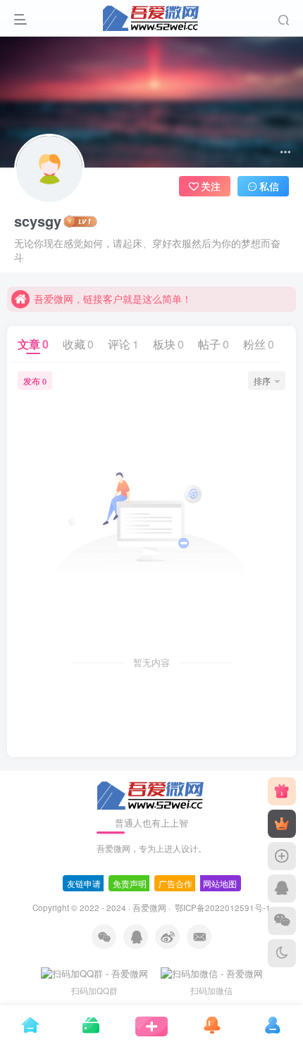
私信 (269, 186)
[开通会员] (282, 824)
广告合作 (175, 883)
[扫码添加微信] (282, 921)
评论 (123, 344)
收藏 (78, 344)
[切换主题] (282, 953)
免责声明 (130, 883)
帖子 (213, 344)
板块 (168, 344)
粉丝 (258, 344)
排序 (262, 381)
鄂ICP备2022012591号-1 (222, 907)
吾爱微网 (149, 907)
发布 (35, 381)
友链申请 (84, 883)
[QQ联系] (282, 888)
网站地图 (220, 883)
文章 (33, 344)
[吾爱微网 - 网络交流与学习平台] (151, 794)
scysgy (37, 221)
